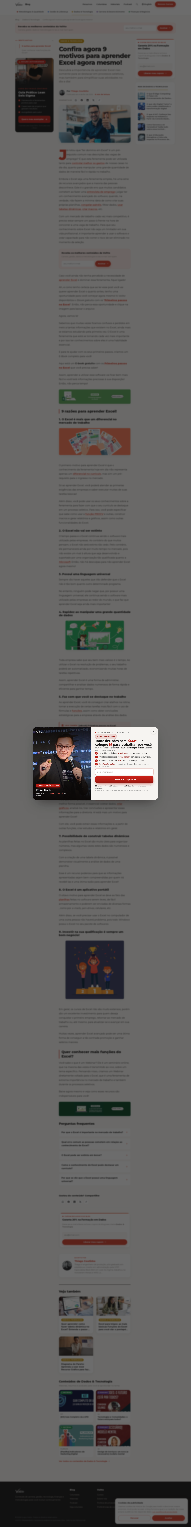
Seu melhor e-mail (103, 766)
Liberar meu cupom (123, 779)
